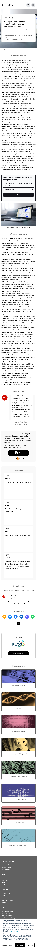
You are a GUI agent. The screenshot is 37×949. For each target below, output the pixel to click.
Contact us (5, 885)
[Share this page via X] (18, 623)
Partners (4, 902)
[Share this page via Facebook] (15, 616)
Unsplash (27, 227)
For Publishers (6, 913)
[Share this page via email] (4, 616)
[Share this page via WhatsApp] (32, 616)
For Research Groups (8, 918)
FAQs (3, 882)
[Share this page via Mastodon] (27, 616)
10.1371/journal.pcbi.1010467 (15, 39)
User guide (5, 880)
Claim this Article (18, 603)
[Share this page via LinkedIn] (21, 616)
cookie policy (14, 931)
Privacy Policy (6, 867)
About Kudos (5, 893)
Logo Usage (5, 869)
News (3, 896)
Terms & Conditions (8, 865)
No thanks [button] (30, 945)
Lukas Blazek (17, 227)
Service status (6, 878)
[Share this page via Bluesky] (10, 616)
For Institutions (6, 915)
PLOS (5, 49)
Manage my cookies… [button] (8, 945)
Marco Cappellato (21, 422)
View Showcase (18, 653)
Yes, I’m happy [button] (20, 945)
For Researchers (7, 911)
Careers (4, 898)
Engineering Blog (7, 900)
